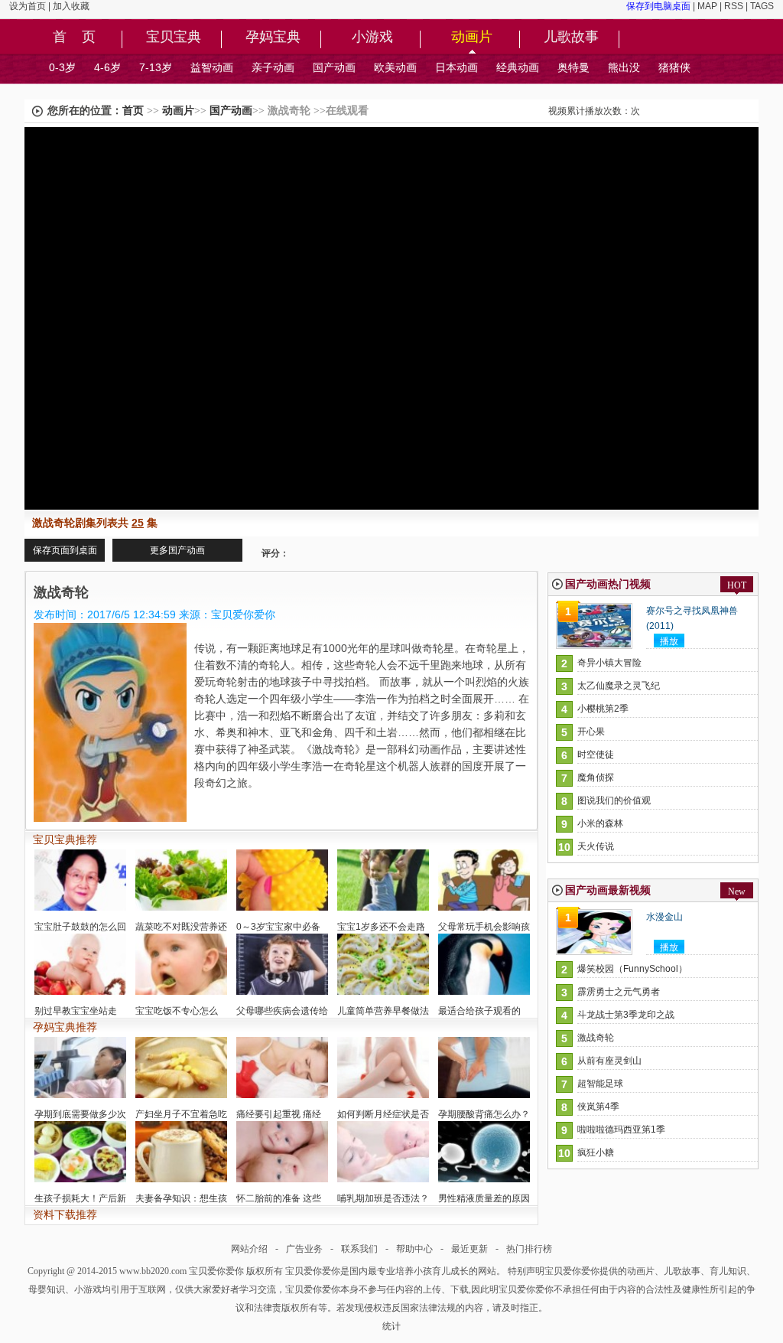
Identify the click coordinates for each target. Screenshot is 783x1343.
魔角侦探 (595, 777)
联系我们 (359, 1249)
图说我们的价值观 (614, 800)
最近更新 (469, 1249)
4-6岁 (107, 67)
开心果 (591, 731)
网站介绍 (249, 1249)
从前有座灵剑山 (609, 1060)
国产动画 (334, 67)
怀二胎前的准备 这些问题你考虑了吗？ (278, 1208)
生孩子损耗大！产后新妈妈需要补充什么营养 (80, 1208)
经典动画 (517, 67)
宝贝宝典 (173, 37)
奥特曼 (573, 67)
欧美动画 (395, 67)
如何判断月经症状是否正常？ (383, 1124)
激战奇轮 (595, 1037)
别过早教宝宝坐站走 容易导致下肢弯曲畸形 (80, 1020)
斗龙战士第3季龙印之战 (625, 1014)
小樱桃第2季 (603, 708)
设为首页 (27, 6)
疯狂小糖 (595, 1152)
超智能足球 (600, 1083)
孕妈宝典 (273, 37)
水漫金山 (664, 916)
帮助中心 (414, 1249)
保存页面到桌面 (65, 550)
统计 (391, 1326)
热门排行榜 (529, 1249)
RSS (733, 6)
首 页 (74, 37)
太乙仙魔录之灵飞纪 (618, 685)
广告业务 (304, 1249)
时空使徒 (595, 754)
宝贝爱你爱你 (216, 1271)
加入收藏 (71, 6)
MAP (707, 6)
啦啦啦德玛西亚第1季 (621, 1129)
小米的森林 (600, 823)
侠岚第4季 (598, 1106)
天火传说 (595, 846)
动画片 (471, 37)
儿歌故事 (571, 37)
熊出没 (624, 67)
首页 (133, 110)
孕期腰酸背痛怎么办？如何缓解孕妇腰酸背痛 (484, 1124)
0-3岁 (62, 67)
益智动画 (211, 67)
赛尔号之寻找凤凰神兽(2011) (692, 618)
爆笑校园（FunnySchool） (632, 968)
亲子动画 (273, 67)
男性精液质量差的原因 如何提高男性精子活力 (484, 1208)
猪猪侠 (674, 67)
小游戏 (372, 37)
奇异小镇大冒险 (609, 662)
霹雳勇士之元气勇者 (618, 991)
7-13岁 (155, 67)
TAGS (762, 6)
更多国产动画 (177, 550)
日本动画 (456, 67)
